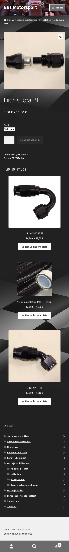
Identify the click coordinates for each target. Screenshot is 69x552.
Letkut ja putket (15, 490)
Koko (6, 124)
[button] (60, 36)
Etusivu (10, 19)
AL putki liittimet (19, 468)
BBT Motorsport (20, 7)
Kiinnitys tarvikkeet (17, 452)
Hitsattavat (13, 447)
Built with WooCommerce (18, 533)
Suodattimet (13, 501)
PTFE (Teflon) (45, 19)
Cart (53, 543)
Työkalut (11, 506)
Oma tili (11, 546)
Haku (34, 546)
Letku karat (16, 474)
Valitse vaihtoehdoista (34, 246)
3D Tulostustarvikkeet (18, 436)
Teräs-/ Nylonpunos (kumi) (24, 484)
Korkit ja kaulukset (16, 457)
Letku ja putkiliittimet (27, 19)
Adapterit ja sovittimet (18, 441)
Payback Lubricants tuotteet (21, 495)
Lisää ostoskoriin (30, 139)
